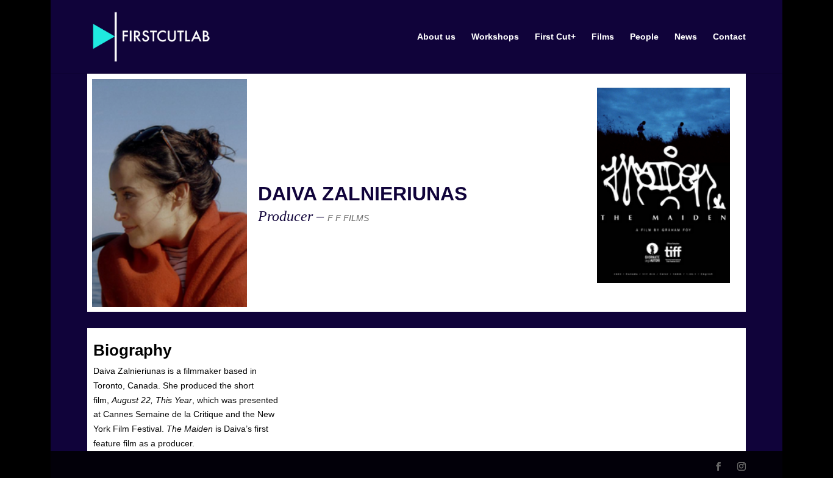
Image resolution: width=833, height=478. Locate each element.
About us (436, 36)
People (644, 36)
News (685, 36)
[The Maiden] (663, 185)
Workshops (495, 36)
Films (603, 36)
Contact (729, 36)
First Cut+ (555, 36)
